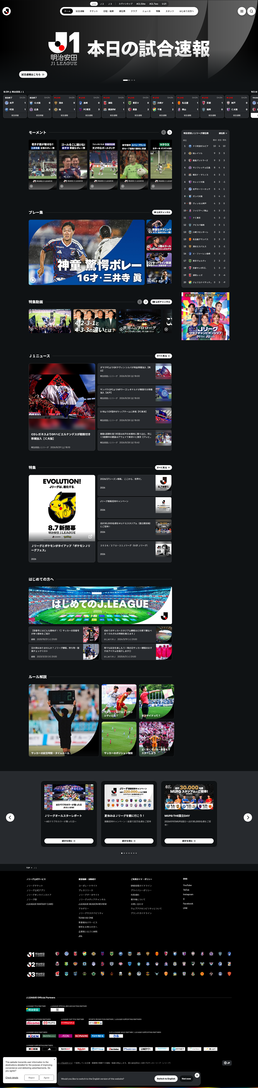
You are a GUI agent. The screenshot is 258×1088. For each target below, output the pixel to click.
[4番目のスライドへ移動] (129, 853)
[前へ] (163, 132)
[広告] (205, 316)
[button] (242, 11)
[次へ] (169, 132)
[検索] (251, 11)
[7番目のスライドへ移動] (136, 853)
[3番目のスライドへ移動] (131, 80)
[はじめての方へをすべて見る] (100, 605)
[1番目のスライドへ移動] (123, 80)
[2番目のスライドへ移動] (126, 80)
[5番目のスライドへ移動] (131, 853)
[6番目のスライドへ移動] (134, 853)
